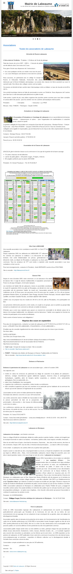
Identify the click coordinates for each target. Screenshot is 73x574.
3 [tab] (37, 38)
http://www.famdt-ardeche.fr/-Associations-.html (30, 355)
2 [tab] (35, 38)
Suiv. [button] (69, 23)
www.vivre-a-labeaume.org (18, 551)
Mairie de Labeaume (38, 3)
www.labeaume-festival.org (18, 501)
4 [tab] (39, 38)
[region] (36, 23)
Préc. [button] (3, 23)
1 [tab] (33, 38)
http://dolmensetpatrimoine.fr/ (19, 423)
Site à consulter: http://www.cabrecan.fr (17, 349)
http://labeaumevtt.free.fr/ (21, 270)
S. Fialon (16, 570)
